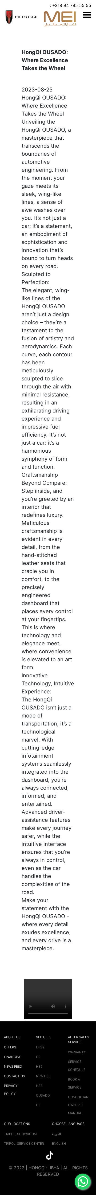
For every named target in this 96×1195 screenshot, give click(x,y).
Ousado (43, 1095)
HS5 (39, 1066)
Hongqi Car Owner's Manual (78, 1105)
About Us (12, 1037)
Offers (10, 1047)
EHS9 (40, 1047)
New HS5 (43, 1076)
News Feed (13, 1066)
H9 (38, 1057)
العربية (56, 1134)
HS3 (39, 1086)
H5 (38, 1105)
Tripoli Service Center (24, 1143)
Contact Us (14, 1076)
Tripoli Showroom (20, 1134)
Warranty (77, 1052)
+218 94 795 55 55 (71, 5)
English (59, 1143)
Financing (13, 1057)
